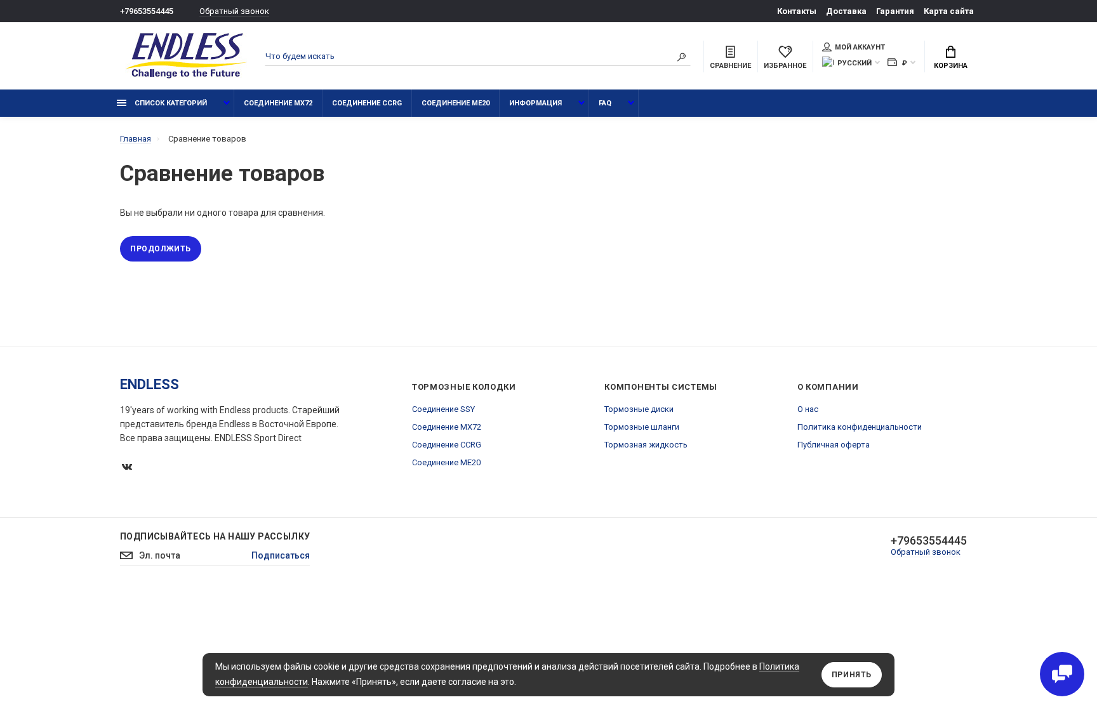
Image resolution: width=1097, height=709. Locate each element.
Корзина (950, 66)
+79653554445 (146, 11)
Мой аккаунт (860, 47)
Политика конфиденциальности (859, 427)
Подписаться (280, 555)
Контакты (796, 11)
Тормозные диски (639, 409)
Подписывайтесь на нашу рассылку (215, 536)
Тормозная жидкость (646, 444)
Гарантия (895, 11)
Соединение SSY (443, 409)
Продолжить (160, 248)
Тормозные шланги (641, 427)
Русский (854, 63)
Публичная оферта (833, 444)
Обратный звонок (234, 11)
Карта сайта (949, 11)
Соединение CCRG (367, 103)
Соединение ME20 (455, 103)
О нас (807, 409)
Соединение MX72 (278, 103)
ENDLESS (149, 384)
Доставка (846, 11)
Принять (852, 674)
